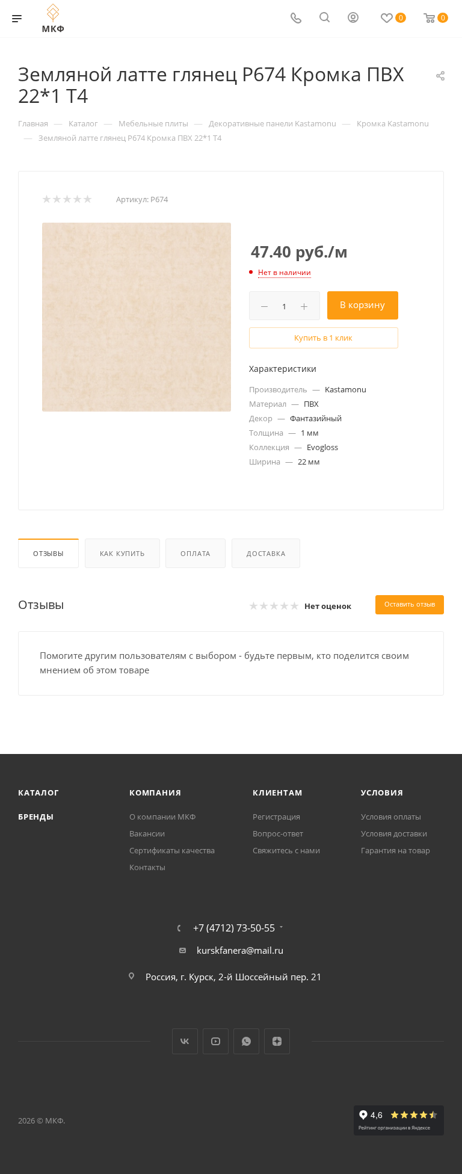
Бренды (36, 816)
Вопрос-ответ (278, 833)
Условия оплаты (391, 816)
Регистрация (276, 816)
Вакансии (147, 833)
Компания (155, 792)
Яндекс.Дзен (277, 1041)
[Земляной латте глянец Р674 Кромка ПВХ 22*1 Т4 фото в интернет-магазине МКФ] (136, 317)
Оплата (195, 553)
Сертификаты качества (172, 850)
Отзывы (48, 553)
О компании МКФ (162, 816)
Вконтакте (185, 1041)
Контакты (147, 867)
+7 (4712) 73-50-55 (234, 928)
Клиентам (277, 792)
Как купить (122, 553)
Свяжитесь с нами (286, 850)
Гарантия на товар (395, 850)
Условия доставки (394, 833)
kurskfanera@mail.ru (240, 950)
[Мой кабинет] (353, 19)
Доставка (266, 553)
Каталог (38, 792)
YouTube (216, 1041)
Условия (382, 792)
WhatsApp (246, 1041)
